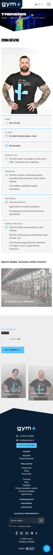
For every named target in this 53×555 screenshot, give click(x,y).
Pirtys (26, 471)
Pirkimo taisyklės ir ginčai (26, 488)
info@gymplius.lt (26, 440)
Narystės (26, 456)
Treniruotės (26, 474)
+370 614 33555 (27, 436)
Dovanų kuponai (26, 458)
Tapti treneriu (26, 494)
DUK (26, 482)
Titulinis (4, 18)
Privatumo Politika (27, 542)
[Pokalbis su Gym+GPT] (46, 548)
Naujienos (26, 503)
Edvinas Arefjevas (38, 18)
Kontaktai (26, 507)
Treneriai (24, 18)
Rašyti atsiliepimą (26, 445)
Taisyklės (26, 485)
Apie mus (14, 18)
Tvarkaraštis (26, 499)
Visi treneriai (11, 350)
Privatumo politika (26, 491)
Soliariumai (27, 468)
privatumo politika (25, 526)
